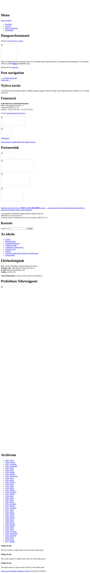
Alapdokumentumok (12, 243)
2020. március (10, 524)
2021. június (9, 510)
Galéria (7, 239)
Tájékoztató (5, 138)
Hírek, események (11, 28)
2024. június (9, 478)
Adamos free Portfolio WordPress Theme (15, 571)
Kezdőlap (8, 24)
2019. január (9, 530)
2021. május (9, 512)
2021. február (10, 514)
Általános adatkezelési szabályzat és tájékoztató (21, 253)
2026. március (10, 462)
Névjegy (8, 26)
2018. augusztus (10, 535)
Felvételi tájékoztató (9, 78)
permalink (14, 67)
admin (21, 41)
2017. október (10, 541)
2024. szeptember (11, 476)
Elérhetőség (9, 30)
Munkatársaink (10, 241)
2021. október (10, 506)
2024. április (9, 480)
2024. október (10, 474)
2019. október (10, 526)
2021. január (9, 516)
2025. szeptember (11, 466)
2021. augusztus (10, 508)
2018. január (9, 539)
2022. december (10, 492)
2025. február (10, 472)
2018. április (9, 537)
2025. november (11, 464)
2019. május (9, 528)
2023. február (10, 490)
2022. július (9, 496)
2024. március (10, 482)
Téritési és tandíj (11, 245)
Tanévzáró (5, 80)
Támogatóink (9, 255)
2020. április (9, 522)
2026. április (9, 460)
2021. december (10, 504)
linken (15, 64)
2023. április (9, 488)
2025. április (9, 470)
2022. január (9, 502)
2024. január (9, 484)
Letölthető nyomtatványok (14, 247)
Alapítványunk (10, 249)
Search (3, 228)
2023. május (9, 486)
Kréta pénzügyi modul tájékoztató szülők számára (18, 142)
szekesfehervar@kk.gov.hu (15, 113)
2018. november (11, 532)
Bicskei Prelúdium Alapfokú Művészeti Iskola (35, 4)
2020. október (10, 518)
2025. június (9, 468)
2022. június (9, 498)
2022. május (9, 500)
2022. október (10, 494)
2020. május (9, 520)
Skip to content (6, 20)
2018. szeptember (11, 534)
